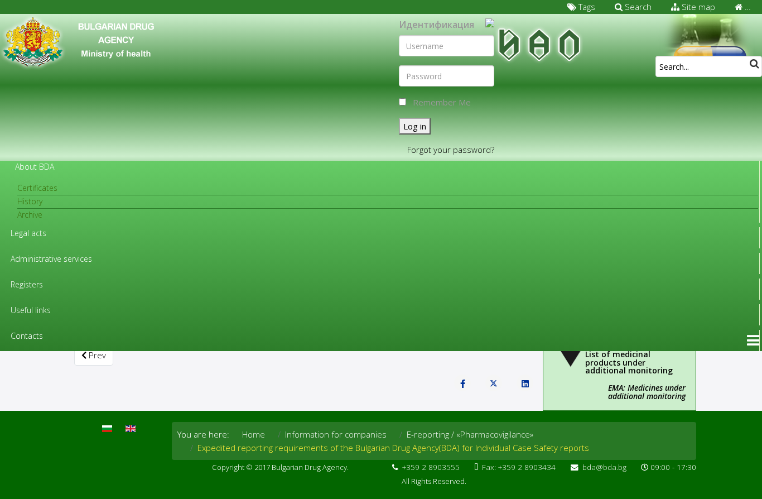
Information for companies (336, 434)
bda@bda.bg (604, 467)
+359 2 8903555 (431, 467)
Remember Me (442, 102)
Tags (585, 6)
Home (253, 434)
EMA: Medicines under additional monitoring (647, 391)
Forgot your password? (450, 149)
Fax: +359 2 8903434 (519, 467)
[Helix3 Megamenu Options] (753, 340)
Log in (414, 126)
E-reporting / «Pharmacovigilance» (470, 434)
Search (637, 6)
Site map (697, 6)
